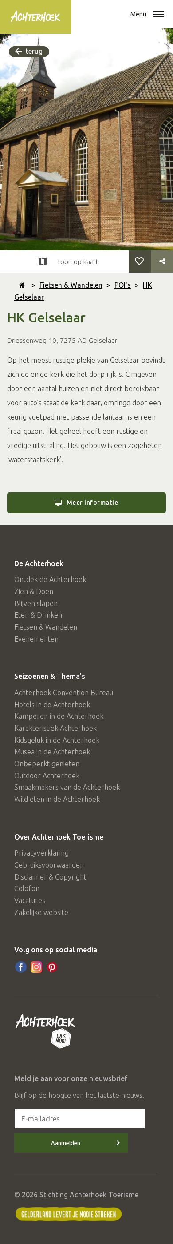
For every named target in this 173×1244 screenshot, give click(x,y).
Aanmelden (65, 1143)
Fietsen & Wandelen (70, 285)
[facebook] (21, 967)
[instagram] (36, 967)
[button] (158, 15)
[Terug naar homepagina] (22, 285)
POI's (122, 285)
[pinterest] (52, 967)
